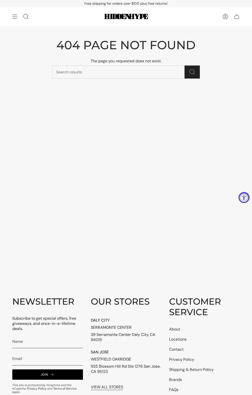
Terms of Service (65, 389)
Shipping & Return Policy (191, 369)
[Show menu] (15, 16)
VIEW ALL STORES (107, 387)
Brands (175, 379)
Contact (176, 349)
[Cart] (236, 16)
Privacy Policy (37, 389)
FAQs (173, 389)
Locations (178, 339)
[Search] (192, 72)
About (174, 329)
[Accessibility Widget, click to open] (244, 197)
